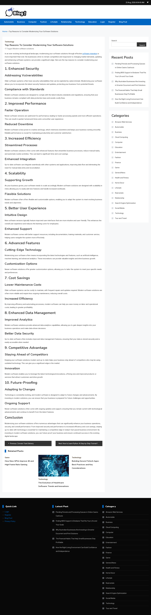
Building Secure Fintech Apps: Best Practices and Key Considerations (85, 464)
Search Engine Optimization (125, 203)
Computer (32, 22)
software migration (89, 54)
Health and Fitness (122, 178)
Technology (80, 22)
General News (120, 173)
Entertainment (120, 152)
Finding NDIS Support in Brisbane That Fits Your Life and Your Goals (130, 74)
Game (7, 457)
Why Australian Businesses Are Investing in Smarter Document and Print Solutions (130, 83)
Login (102, 22)
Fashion (43, 22)
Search (114, 41)
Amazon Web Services (123, 122)
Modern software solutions (23, 49)
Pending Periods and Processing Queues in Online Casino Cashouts (130, 65)
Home (4, 31)
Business (21, 22)
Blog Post (123, 22)
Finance (118, 162)
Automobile (9, 22)
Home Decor (119, 183)
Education (92, 22)
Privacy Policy (10, 521)
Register (111, 22)
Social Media (119, 208)
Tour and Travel (121, 218)
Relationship (66, 22)
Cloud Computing (121, 137)
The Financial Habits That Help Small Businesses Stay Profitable (128, 92)
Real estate (119, 193)
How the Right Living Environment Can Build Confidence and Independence (129, 101)
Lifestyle (54, 22)
